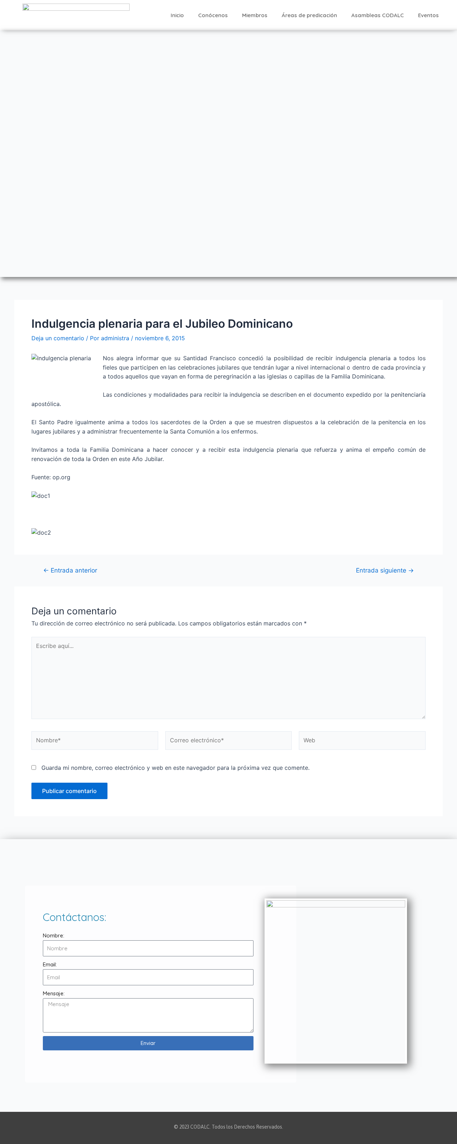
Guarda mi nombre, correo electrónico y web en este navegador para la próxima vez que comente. (175, 767)
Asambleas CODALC (377, 15)
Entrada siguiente (385, 570)
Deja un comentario (57, 338)
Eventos (428, 15)
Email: (50, 964)
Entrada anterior (70, 570)
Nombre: (53, 935)
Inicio (177, 15)
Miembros (254, 15)
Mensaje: (54, 993)
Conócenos (213, 15)
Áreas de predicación (309, 15)
